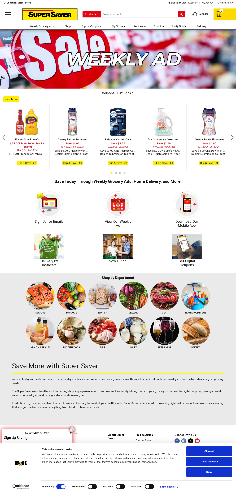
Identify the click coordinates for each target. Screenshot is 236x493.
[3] (106, 148)
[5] (113, 148)
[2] (103, 148)
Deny (209, 472)
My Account (208, 2)
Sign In (174, 2)
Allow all (209, 451)
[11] (133, 148)
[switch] (92, 486)
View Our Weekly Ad (118, 285)
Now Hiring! (118, 323)
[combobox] (92, 14)
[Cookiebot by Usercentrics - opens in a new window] (21, 486)
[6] (116, 148)
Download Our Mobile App (186, 285)
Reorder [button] (203, 14)
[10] (130, 148)
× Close (72, 430)
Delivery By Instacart (49, 325)
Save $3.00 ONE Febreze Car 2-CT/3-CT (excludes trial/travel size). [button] (118, 212)
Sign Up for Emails (49, 283)
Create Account (190, 2)
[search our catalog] (181, 14)
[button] (26, 184)
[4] (110, 148)
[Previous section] (3, 198)
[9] (126, 148)
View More (11, 161)
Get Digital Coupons (187, 325)
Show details (167, 486)
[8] (123, 148)
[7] (120, 148)
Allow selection (209, 461)
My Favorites (224, 2)
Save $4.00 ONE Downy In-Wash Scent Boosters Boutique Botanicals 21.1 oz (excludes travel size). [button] (72, 212)
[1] (99, 148)
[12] (136, 148)
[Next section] (232, 198)
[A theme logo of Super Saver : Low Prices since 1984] (50, 14)
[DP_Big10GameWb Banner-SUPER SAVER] (118, 90)
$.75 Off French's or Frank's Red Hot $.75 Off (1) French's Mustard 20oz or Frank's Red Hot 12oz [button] (27, 215)
